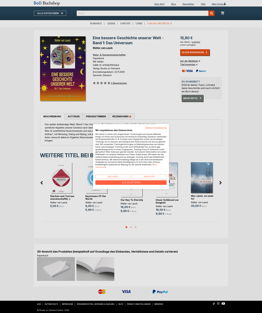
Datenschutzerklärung (156, 128)
